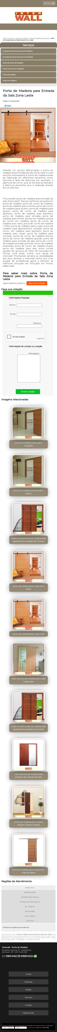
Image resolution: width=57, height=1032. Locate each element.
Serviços (28, 45)
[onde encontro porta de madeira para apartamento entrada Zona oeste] (29, 705)
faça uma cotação (37, 283)
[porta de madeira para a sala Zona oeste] (29, 565)
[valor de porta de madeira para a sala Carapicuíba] (29, 658)
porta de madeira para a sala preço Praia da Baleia (28, 871)
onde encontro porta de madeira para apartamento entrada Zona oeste (28, 728)
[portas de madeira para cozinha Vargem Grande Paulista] (29, 801)
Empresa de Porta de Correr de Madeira (18, 51)
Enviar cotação (28, 391)
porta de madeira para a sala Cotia (28, 634)
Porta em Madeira (10, 81)
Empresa (28, 982)
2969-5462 (11, 956)
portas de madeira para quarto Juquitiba (28, 444)
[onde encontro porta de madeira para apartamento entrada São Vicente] (29, 517)
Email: (13, 314)
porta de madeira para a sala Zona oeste (28, 587)
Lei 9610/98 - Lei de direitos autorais (28, 939)
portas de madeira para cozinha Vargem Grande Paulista (28, 823)
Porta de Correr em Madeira (13, 69)
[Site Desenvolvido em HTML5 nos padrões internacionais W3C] (21, 1028)
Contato (28, 1005)
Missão (28, 990)
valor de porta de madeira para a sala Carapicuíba (28, 680)
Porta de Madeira (9, 75)
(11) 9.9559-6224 (25, 956)
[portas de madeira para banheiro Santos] (29, 470)
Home (28, 974)
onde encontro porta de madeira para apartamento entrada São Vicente (28, 539)
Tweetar (7, 105)
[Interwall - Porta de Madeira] (28, 15)
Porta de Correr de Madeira (13, 63)
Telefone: (37, 323)
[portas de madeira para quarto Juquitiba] (29, 422)
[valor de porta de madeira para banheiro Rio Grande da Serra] (29, 753)
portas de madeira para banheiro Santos (28, 492)
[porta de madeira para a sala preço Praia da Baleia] (29, 849)
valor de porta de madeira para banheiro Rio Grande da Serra (29, 775)
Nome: (13, 305)
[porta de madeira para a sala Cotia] (29, 613)
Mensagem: (34, 353)
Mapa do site (28, 1013)
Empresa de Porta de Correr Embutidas (18, 57)
